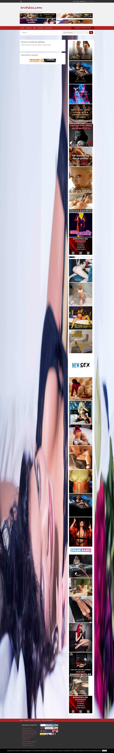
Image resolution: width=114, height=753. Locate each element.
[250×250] (78, 695)
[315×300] (81, 146)
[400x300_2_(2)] (80, 254)
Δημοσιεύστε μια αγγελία (82, 28)
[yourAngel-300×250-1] (80, 103)
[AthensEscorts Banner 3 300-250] (80, 166)
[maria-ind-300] (80, 423)
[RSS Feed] (21, 1)
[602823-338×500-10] (80, 622)
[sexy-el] (80, 445)
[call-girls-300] (80, 192)
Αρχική (21, 37)
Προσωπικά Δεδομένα (47, 720)
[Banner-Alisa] (80, 492)
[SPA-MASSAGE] (80, 352)
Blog (34, 28)
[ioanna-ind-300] (80, 305)
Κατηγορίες (28, 28)
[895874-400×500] (80, 651)
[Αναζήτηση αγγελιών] (91, 32)
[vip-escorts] (80, 83)
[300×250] (80, 60)
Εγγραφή (87, 1)
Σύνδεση (92, 1)
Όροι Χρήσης (49, 28)
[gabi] (80, 546)
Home (22, 28)
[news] (80, 376)
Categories (26, 720)
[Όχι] (112, 751)
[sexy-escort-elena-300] (80, 595)
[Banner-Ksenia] (80, 281)
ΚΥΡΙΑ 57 (25, 745)
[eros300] (80, 236)
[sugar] (81, 553)
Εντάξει (104, 750)
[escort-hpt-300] (80, 469)
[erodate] (80, 123)
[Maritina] (80, 400)
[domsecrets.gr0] (80, 675)
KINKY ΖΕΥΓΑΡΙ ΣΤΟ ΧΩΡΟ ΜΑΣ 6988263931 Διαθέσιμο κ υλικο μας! (29, 733)
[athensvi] (80, 329)
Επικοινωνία (41, 28)
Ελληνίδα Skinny (27, 737)
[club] (80, 577)
